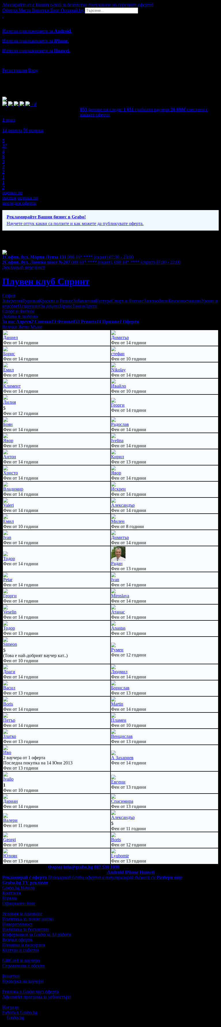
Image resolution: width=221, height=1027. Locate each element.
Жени (23, 326)
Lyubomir (120, 855)
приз (8, 119)
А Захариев (122, 757)
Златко (9, 736)
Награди (10, 1007)
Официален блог (18, 903)
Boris (8, 703)
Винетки (11, 976)
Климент (12, 386)
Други (91, 306)
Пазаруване (29, 306)
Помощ (9, 898)
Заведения (12, 300)
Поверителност (17, 924)
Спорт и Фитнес (127, 300)
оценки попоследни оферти (20, 200)
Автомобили (156, 300)
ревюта (12, 130)
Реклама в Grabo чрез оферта (30, 991)
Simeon (10, 644)
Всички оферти (17, 939)
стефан (118, 353)
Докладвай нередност (23, 267)
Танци (78, 306)
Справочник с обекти (23, 965)
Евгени (118, 781)
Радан (117, 563)
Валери (10, 820)
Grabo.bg (15, 1017)
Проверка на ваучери (23, 981)
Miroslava (120, 595)
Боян (8, 424)
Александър (123, 505)
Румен (117, 649)
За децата (50, 306)
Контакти (11, 893)
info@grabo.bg (78, 867)
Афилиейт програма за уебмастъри (36, 996)
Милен (118, 521)
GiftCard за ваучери (21, 960)
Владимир (13, 489)
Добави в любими (20, 316)
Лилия (9, 402)
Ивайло (118, 386)
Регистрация (14, 70)
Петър (9, 720)
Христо (10, 472)
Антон (9, 456)
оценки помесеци (12, 195)
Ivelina (117, 440)
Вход (33, 70)
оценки (33, 130)
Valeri (8, 505)
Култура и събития (20, 950)
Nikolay (118, 369)
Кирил (117, 456)
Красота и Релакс (56, 300)
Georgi (9, 839)
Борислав (120, 687)
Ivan (7, 537)
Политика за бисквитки (25, 929)
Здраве (65, 306)
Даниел (10, 337)
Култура (103, 300)
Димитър (120, 337)
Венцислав (122, 736)
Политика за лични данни (28, 918)
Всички (9, 326)
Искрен (118, 489)
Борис (9, 353)
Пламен (118, 720)
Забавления (84, 300)
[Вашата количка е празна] (2, 16)
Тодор (9, 558)
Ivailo (8, 779)
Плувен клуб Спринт (45, 281)
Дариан (10, 801)
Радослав (120, 424)
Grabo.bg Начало (18, 887)
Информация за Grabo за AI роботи (36, 934)
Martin (117, 703)
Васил (9, 687)
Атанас (118, 611)
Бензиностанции (185, 300)
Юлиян (10, 855)
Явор (8, 440)
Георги (118, 405)
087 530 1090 (106, 867)
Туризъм (30, 300)
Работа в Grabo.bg (19, 1012)
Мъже (36, 326)
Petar (7, 579)
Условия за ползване (22, 913)
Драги (9, 671)
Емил (8, 369)
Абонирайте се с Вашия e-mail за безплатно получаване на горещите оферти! (77, 4)
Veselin (9, 611)
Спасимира (122, 801)
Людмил (119, 671)
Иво (7, 752)
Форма (55, 867)
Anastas (118, 628)
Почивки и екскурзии (23, 944)
